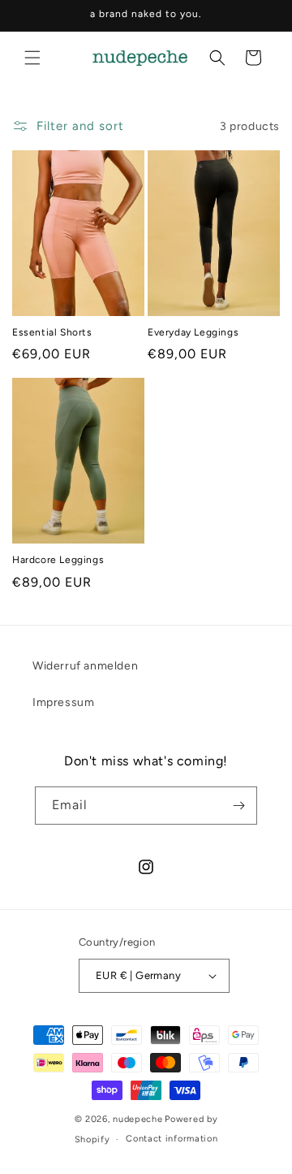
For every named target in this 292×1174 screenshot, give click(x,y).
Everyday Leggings (193, 332)
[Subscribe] (238, 805)
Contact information (171, 1138)
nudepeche (137, 1119)
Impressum (63, 702)
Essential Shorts (52, 332)
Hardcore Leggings (58, 559)
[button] (32, 58)
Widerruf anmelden (85, 666)
